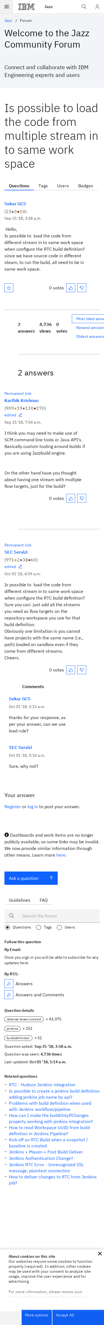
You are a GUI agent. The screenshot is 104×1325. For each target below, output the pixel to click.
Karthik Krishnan (21, 400)
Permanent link (17, 393)
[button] (100, 1254)
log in (32, 806)
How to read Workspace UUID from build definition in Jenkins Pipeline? (49, 1130)
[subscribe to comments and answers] (8, 994)
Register (12, 806)
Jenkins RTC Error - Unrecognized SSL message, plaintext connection (46, 1167)
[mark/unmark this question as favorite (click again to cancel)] (8, 287)
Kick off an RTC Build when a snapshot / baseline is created (48, 1142)
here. (61, 855)
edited (10, 415)
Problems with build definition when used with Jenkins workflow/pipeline (50, 1106)
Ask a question (23, 878)
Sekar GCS (15, 203)
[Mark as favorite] (8, 287)
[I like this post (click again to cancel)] (70, 287)
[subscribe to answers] (8, 983)
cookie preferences (26, 1297)
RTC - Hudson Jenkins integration (42, 1084)
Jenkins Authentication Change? (41, 1158)
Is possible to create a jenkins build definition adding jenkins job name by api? (54, 1094)
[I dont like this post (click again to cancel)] (81, 287)
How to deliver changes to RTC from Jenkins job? (53, 1180)
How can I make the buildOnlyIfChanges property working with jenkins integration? (51, 1118)
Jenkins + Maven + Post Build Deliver (46, 1152)
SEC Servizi (15, 552)
